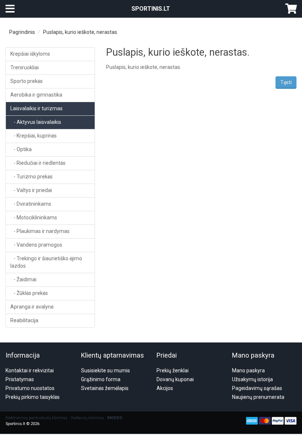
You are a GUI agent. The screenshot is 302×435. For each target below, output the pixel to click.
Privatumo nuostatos (30, 388)
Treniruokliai (24, 67)
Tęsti (286, 82)
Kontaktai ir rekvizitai (30, 370)
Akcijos (165, 388)
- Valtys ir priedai (31, 190)
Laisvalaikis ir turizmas (36, 108)
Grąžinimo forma (100, 379)
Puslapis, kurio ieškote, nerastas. (80, 32)
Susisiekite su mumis (105, 370)
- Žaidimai (23, 279)
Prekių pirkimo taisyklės (33, 397)
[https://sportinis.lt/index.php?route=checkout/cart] (290, 9)
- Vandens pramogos (36, 245)
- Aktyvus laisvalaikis (35, 122)
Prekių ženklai (173, 370)
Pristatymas (20, 379)
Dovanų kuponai (175, 379)
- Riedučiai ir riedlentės (38, 163)
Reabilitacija (24, 320)
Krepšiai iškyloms (30, 54)
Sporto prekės (26, 81)
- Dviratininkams (30, 204)
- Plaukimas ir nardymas (40, 231)
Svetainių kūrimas (87, 417)
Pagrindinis (22, 32)
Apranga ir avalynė (31, 307)
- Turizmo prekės (31, 177)
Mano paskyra (248, 370)
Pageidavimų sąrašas (257, 388)
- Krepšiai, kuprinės (33, 136)
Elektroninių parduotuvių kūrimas (36, 417)
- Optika (21, 149)
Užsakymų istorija (252, 379)
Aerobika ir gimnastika (36, 95)
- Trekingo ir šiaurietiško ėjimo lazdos (46, 262)
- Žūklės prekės (29, 293)
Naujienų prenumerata (258, 397)
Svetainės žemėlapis (105, 388)
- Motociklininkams (33, 217)
